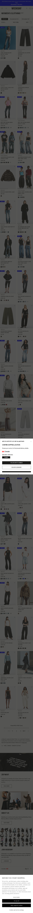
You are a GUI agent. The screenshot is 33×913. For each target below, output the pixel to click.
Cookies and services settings (16, 910)
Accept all (16, 901)
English (6, 457)
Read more (16, 897)
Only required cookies (16, 905)
